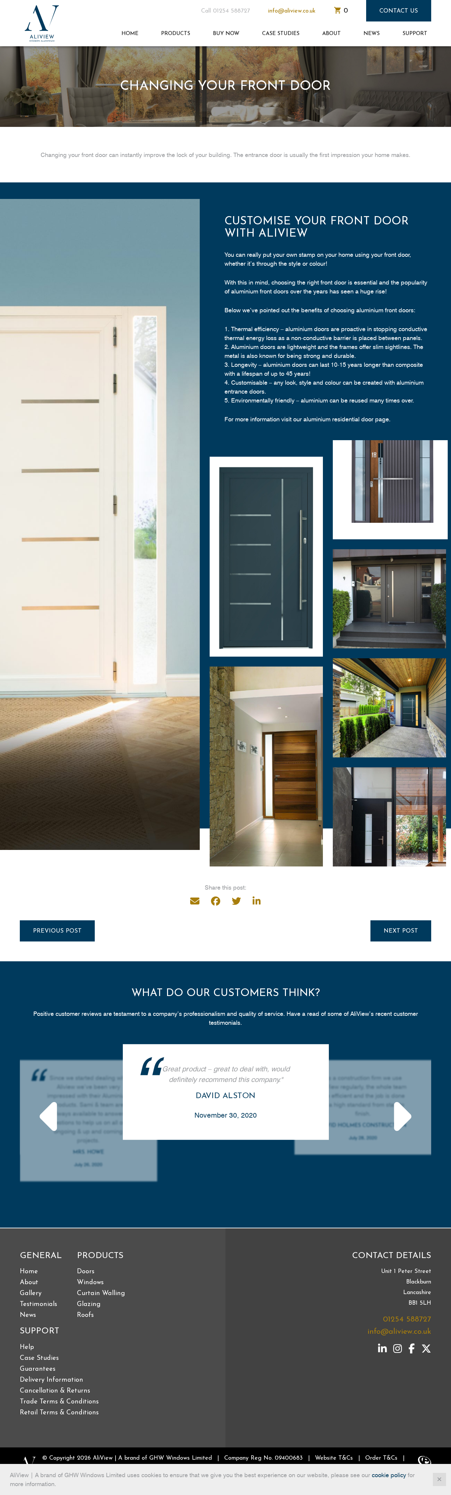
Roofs (85, 1315)
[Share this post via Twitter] (236, 901)
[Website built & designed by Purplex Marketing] (424, 1463)
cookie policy (389, 1475)
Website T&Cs (334, 1458)
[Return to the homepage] (45, 23)
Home (129, 33)
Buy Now (226, 33)
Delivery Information (51, 1380)
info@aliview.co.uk (292, 11)
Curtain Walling (101, 1293)
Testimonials (38, 1304)
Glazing (88, 1304)
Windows (90, 1282)
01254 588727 (407, 1319)
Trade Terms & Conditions (59, 1402)
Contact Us (398, 11)
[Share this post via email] (194, 901)
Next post (401, 931)
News (372, 33)
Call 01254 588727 (225, 11)
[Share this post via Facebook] (215, 901)
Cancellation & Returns (55, 1391)
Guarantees (37, 1369)
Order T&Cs (381, 1458)
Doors (85, 1271)
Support (414, 33)
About (331, 33)
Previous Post (57, 931)
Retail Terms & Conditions (59, 1412)
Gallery (31, 1293)
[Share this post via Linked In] (257, 901)
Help (27, 1347)
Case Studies (280, 33)
